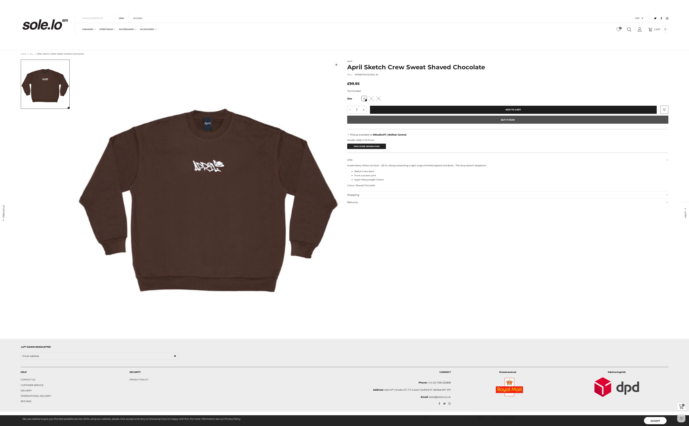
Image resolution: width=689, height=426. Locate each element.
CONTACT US (28, 379)
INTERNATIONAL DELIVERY (36, 396)
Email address (30, 356)
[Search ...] (629, 29)
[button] (350, 110)
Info (349, 160)
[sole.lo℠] (45, 24)
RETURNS (26, 401)
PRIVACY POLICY (139, 379)
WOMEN (137, 18)
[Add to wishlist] (664, 110)
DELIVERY (26, 390)
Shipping (353, 195)
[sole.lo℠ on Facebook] (439, 403)
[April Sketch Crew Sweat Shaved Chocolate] (208, 192)
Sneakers (87, 29)
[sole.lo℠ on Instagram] (449, 403)
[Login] (640, 29)
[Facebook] (661, 18)
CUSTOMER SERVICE (32, 385)
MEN (121, 18)
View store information (366, 146)
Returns (352, 202)
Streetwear (106, 29)
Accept (655, 420)
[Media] (336, 64)
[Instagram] (667, 18)
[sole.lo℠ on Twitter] (444, 403)
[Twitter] (655, 18)
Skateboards (126, 29)
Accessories (147, 29)
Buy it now (508, 119)
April (349, 61)
